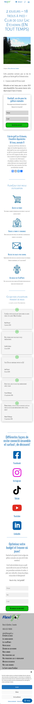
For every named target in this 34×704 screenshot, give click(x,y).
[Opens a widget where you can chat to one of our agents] (27, 701)
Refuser (17, 692)
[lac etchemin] (17, 63)
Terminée (17, 68)
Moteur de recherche (9, 661)
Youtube (17, 516)
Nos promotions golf (9, 655)
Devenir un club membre (9, 648)
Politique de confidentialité (12, 701)
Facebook (17, 463)
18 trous (9, 68)
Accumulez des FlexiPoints (17, 277)
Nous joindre (6, 651)
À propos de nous (8, 635)
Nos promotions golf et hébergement (13, 658)
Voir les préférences (17, 697)
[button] (31, 672)
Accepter (17, 687)
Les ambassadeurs (8, 638)
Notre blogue (6, 645)
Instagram (17, 481)
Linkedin (17, 534)
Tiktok (17, 498)
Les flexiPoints (7, 642)
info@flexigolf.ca (8, 633)
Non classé (13, 68)
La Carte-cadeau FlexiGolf (10, 668)
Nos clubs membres (8, 664)
